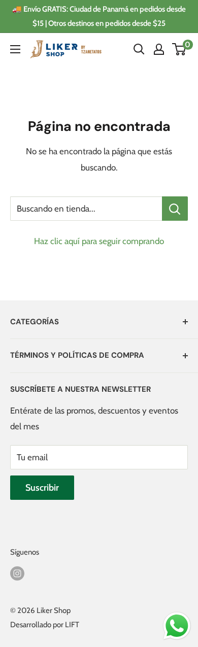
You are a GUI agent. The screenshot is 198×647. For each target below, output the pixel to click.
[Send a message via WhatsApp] (177, 626)
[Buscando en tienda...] (175, 208)
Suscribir (42, 487)
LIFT (72, 624)
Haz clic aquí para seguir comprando (99, 241)
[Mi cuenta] (159, 49)
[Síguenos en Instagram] (17, 572)
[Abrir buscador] (139, 49)
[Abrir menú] (15, 49)
